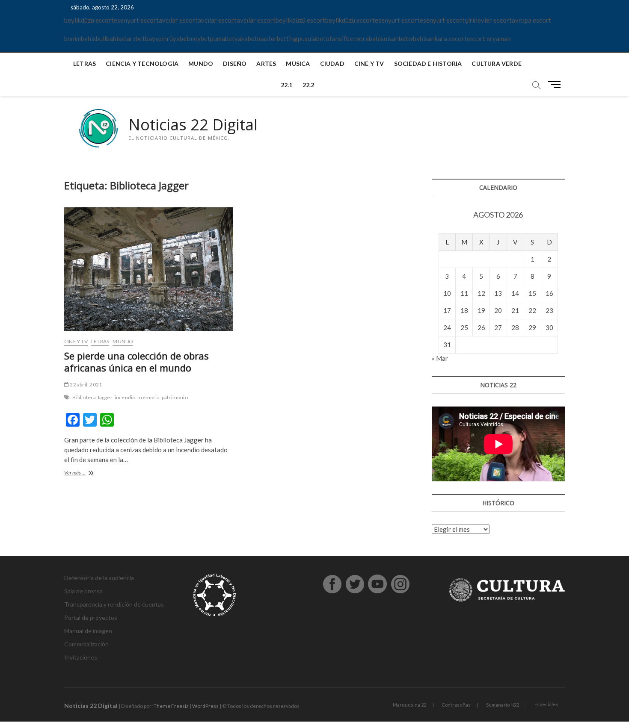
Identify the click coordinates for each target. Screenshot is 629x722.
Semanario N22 (502, 704)
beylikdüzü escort (89, 20)
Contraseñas (456, 704)
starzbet (133, 38)
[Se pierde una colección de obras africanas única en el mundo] (148, 269)
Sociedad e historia (428, 63)
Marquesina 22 (409, 704)
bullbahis (108, 38)
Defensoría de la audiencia (99, 577)
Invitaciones (80, 657)
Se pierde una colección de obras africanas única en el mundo (136, 361)
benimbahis (80, 38)
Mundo (200, 63)
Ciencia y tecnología (142, 63)
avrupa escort (531, 20)
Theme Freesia (171, 706)
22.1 (287, 84)
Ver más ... (84, 473)
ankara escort (447, 38)
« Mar (440, 358)
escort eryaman (489, 38)
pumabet (222, 38)
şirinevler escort (488, 20)
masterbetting (277, 38)
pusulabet (312, 38)
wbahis (418, 38)
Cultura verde (497, 63)
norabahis (370, 38)
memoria (148, 397)
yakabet (245, 38)
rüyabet (178, 38)
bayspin (156, 38)
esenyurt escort (136, 20)
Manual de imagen (88, 630)
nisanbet (396, 38)
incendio (125, 397)
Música (298, 63)
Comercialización (86, 644)
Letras (84, 63)
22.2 (308, 84)
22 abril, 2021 (85, 384)
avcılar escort (178, 20)
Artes (266, 63)
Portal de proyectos (90, 617)
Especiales (546, 704)
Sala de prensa (83, 591)
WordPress (205, 706)
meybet (199, 38)
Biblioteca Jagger (92, 397)
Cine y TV (369, 63)
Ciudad (332, 63)
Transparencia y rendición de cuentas (114, 604)
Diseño (234, 63)
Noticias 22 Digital (193, 124)
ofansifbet (341, 38)
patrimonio (175, 397)
